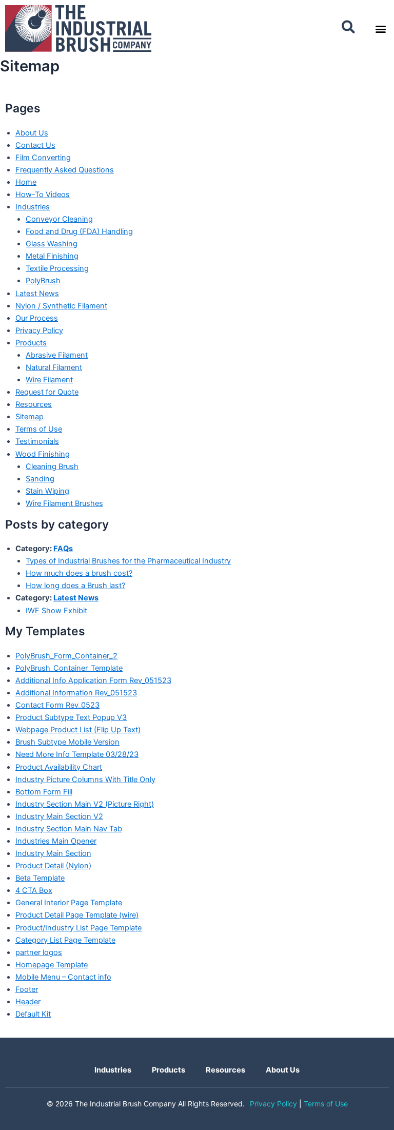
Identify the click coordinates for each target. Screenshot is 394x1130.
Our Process (36, 318)
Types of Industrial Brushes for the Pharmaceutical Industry (128, 561)
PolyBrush (43, 280)
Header (28, 1001)
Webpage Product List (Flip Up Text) (78, 729)
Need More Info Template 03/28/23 (77, 754)
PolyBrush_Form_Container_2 (66, 655)
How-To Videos (42, 194)
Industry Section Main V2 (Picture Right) (84, 804)
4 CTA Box (33, 890)
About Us (31, 133)
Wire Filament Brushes (64, 503)
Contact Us (35, 145)
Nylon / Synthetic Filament (61, 305)
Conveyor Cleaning (59, 219)
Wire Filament (49, 379)
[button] (349, 28)
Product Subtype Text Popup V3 (71, 717)
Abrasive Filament (57, 355)
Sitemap (29, 416)
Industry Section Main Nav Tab (68, 828)
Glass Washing (51, 243)
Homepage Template (51, 964)
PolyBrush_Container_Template (69, 668)
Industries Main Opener (55, 841)
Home (25, 182)
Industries (32, 206)
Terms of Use (38, 429)
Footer (26, 989)
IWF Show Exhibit (56, 610)
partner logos (38, 952)
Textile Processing (57, 268)
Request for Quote (46, 392)
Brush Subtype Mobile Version (67, 742)
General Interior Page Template (68, 902)
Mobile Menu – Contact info (63, 977)
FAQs (63, 548)
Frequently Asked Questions (64, 169)
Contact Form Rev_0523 (57, 705)
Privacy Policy (39, 330)
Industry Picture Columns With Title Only (85, 779)
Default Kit (33, 1014)
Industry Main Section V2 (59, 816)
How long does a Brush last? (75, 585)
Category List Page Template (65, 940)
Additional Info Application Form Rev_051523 (93, 680)
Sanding (40, 478)
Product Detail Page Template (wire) (77, 915)
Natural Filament (54, 367)
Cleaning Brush (52, 466)
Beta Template (40, 878)
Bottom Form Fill (43, 791)
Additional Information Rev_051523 (76, 692)
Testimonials (37, 441)
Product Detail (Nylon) (53, 865)
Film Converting (43, 157)
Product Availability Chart (58, 767)
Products (31, 342)
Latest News (37, 293)
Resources (33, 404)
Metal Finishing (52, 256)
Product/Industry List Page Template (78, 927)
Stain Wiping (47, 491)
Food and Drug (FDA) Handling (79, 231)
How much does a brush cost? (79, 573)
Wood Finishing (42, 454)
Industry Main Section (53, 853)
